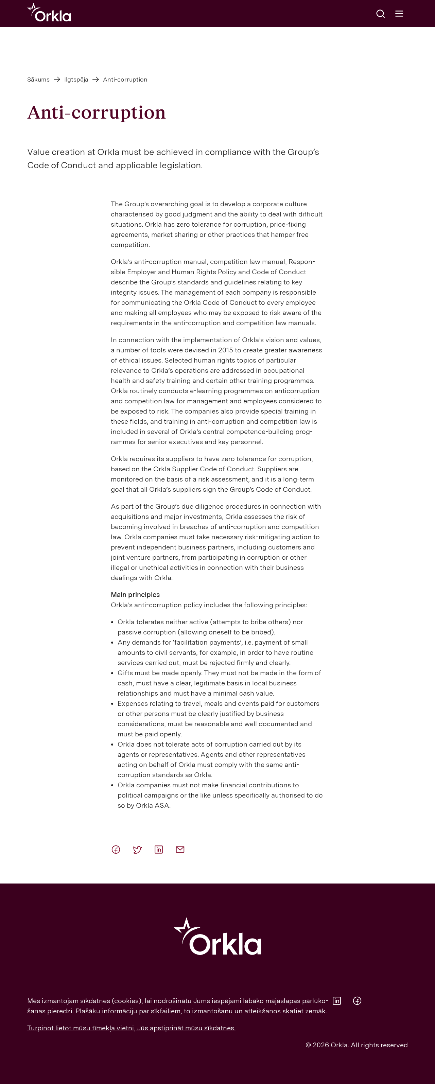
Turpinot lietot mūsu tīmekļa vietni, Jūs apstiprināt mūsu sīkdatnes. (131, 1028)
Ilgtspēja (76, 79)
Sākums (38, 79)
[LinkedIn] (162, 849)
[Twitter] (140, 849)
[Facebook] (119, 849)
